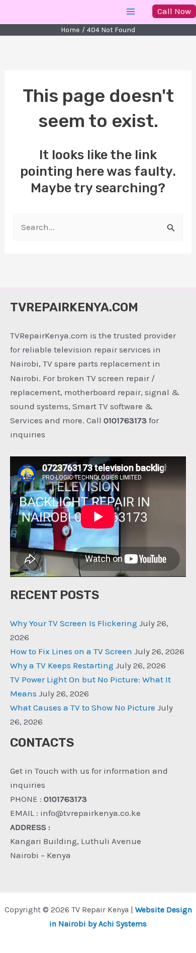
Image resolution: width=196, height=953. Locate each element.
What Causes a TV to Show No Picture (82, 707)
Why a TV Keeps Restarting (62, 665)
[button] (174, 11)
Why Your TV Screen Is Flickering (73, 623)
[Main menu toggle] (131, 11)
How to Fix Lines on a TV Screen (71, 651)
